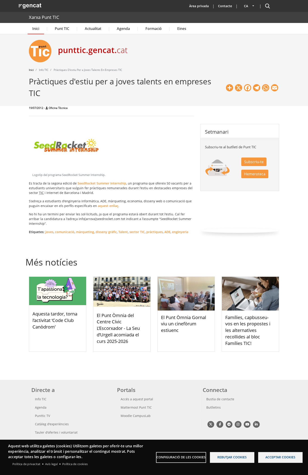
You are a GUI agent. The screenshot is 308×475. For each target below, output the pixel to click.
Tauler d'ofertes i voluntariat (56, 432)
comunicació (64, 232)
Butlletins (213, 407)
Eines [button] (181, 28)
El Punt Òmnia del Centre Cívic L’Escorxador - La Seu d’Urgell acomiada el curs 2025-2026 (118, 328)
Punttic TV (42, 416)
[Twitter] (211, 424)
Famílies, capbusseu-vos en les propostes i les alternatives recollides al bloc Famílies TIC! (247, 330)
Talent (123, 232)
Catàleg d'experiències (52, 424)
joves (49, 232)
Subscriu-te (254, 161)
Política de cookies (75, 464)
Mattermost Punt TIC (136, 407)
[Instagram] (238, 424)
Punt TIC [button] (62, 28)
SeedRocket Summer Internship (102, 183)
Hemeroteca (254, 173)
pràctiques (154, 232)
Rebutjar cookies (232, 457)
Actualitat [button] (93, 28)
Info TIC (40, 399)
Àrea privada (199, 6)
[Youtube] (247, 424)
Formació (153, 28)
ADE (167, 232)
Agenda (123, 28)
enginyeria (180, 232)
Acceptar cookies (280, 457)
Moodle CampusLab (136, 416)
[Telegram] (229, 424)
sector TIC (137, 232)
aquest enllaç (108, 206)
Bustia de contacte (220, 399)
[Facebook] (220, 424)
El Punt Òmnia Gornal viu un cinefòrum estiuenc (183, 323)
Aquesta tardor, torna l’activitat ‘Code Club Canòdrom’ (54, 320)
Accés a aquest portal (137, 399)
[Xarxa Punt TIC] (42, 51)
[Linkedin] (256, 424)
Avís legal (51, 464)
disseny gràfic (106, 232)
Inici (35, 28)
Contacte (225, 6)
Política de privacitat (26, 464)
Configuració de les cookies (181, 457)
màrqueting (85, 232)
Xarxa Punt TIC (44, 17)
